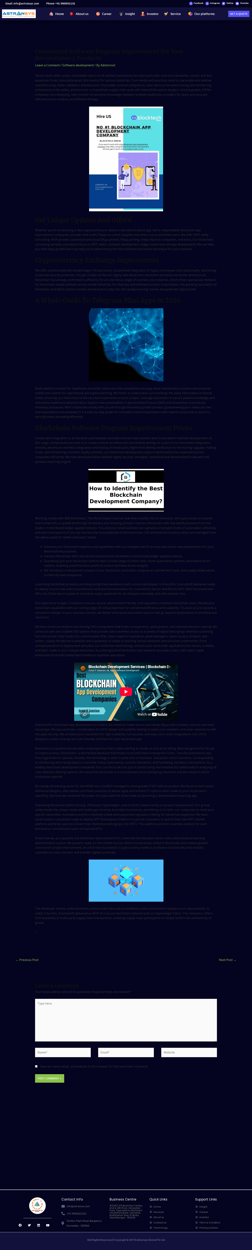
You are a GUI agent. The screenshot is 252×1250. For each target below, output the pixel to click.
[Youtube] (237, 3)
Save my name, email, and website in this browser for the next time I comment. (94, 1066)
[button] (80, 13)
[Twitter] (223, 3)
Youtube (244, 3)
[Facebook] (191, 3)
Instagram (215, 3)
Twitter (230, 3)
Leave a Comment (47, 65)
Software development (78, 65)
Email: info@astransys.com (22, 3)
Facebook (198, 3)
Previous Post (27, 960)
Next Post (227, 960)
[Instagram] (207, 3)
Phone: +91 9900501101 (60, 3)
